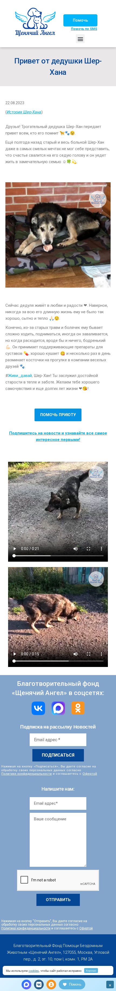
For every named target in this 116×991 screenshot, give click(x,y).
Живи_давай (20, 375)
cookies (34, 970)
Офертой (90, 773)
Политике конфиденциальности (26, 773)
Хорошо (91, 970)
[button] (80, 20)
